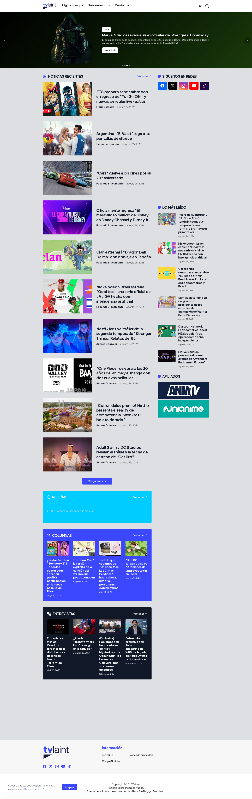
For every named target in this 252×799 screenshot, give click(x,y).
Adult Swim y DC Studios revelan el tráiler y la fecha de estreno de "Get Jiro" (122, 452)
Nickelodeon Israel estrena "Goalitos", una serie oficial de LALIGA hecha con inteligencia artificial (123, 294)
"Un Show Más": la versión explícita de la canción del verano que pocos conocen (84, 568)
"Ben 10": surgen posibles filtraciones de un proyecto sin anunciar (136, 567)
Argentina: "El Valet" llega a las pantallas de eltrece (123, 136)
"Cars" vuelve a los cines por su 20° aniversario (123, 175)
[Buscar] (205, 6)
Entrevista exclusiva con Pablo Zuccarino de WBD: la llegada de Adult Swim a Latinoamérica (136, 649)
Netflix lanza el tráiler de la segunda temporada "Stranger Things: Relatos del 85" (123, 334)
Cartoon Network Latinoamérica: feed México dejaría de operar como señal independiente (192, 333)
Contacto (122, 5)
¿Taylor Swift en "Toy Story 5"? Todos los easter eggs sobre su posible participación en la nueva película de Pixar (58, 575)
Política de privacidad (139, 754)
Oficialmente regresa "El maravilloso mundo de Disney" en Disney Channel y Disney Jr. (123, 215)
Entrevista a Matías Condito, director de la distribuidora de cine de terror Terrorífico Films (56, 652)
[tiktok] (204, 86)
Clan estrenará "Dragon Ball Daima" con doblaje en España (123, 254)
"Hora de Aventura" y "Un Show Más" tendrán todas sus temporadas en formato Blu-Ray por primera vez (192, 223)
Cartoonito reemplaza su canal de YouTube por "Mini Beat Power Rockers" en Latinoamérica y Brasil (193, 277)
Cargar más (95, 481)
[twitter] (173, 86)
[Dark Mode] (198, 6)
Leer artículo (110, 50)
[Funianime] (183, 409)
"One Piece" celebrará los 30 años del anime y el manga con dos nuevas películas (123, 373)
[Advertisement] (183, 147)
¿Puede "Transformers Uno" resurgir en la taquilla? (83, 643)
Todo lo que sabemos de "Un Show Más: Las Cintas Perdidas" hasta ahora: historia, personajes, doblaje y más (109, 574)
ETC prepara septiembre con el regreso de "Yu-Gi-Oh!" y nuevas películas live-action (122, 96)
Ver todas (142, 76)
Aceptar (69, 787)
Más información (32, 789)
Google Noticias (111, 761)
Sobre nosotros (99, 5)
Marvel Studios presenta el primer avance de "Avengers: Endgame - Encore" (193, 357)
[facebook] (162, 86)
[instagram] (183, 86)
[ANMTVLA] (183, 390)
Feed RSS (107, 754)
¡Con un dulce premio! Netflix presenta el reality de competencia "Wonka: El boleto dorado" (122, 412)
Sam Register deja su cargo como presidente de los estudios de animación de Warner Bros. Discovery (192, 306)
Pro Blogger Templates (152, 791)
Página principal (73, 5)
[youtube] (194, 86)
